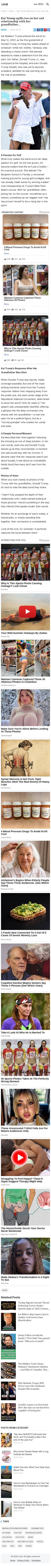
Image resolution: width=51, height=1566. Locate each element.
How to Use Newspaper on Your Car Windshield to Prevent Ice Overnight (31, 1484)
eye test (18, 1533)
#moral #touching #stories (14, 1528)
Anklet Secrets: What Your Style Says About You (31, 1468)
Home (3, 11)
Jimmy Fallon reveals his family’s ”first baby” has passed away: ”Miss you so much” (34, 1338)
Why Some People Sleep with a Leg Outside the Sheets (30, 1453)
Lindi (5, 4)
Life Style (20, 1537)
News (11, 11)
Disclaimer (36, 1560)
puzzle (40, 1542)
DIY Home (6, 1533)
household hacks (34, 1533)
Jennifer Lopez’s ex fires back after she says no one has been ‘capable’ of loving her (33, 1407)
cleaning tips (37, 1528)
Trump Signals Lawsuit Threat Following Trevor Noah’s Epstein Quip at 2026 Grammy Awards (33, 1307)
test (12, 1546)
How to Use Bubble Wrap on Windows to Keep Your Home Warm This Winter (30, 1505)
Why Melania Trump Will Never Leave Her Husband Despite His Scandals (31, 1386)
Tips (20, 1546)
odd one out (8, 1542)
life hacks (7, 1537)
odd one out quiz (25, 1542)
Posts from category (14, 1428)
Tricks (28, 1546)
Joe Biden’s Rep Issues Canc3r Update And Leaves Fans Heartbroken (33, 1317)
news (4, 1290)
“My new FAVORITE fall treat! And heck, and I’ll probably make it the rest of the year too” (29, 1437)
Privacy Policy (23, 1560)
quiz (4, 1546)
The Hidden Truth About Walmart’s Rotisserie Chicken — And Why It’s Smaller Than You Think (33, 1368)
